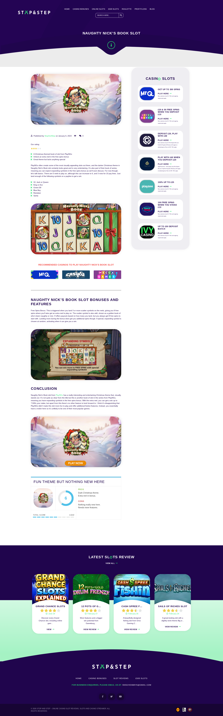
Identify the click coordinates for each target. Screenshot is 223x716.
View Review (89, 629)
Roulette (127, 9)
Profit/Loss (141, 9)
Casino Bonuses (81, 9)
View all (110, 563)
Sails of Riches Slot (172, 606)
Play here (163, 94)
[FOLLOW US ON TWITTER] (111, 696)
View (49, 629)
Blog (152, 9)
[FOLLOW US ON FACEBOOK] (102, 696)
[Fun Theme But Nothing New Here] (43, 498)
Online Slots (98, 9)
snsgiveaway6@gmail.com (136, 685)
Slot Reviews (121, 678)
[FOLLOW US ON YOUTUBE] (120, 696)
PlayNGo (59, 395)
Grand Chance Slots (50, 606)
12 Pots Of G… (91, 606)
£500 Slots (113, 9)
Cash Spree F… (131, 606)
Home (67, 9)
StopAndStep (50, 136)
